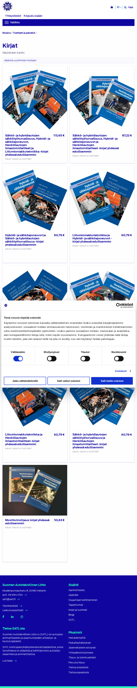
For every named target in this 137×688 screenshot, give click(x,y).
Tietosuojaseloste (78, 672)
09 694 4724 (15, 594)
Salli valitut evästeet (68, 380)
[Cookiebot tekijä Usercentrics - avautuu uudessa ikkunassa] (118, 305)
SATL (71, 619)
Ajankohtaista (76, 590)
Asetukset (121, 370)
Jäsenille (73, 595)
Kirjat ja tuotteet (77, 610)
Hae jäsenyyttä (77, 637)
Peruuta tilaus (76, 662)
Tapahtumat (75, 605)
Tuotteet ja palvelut (24, 33)
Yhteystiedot (13, 16)
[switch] (51, 358)
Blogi (71, 614)
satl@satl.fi (9, 599)
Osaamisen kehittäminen (82, 600)
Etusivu (7, 33)
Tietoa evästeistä (78, 667)
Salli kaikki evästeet (112, 380)
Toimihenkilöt (10, 606)
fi (118, 7)
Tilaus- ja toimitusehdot (82, 657)
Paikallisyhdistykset (79, 642)
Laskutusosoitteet (13, 610)
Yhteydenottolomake (80, 652)
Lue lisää (8, 660)
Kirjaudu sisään (33, 16)
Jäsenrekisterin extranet (82, 647)
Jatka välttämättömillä (25, 380)
